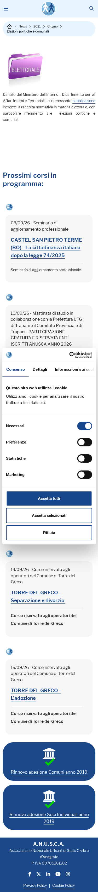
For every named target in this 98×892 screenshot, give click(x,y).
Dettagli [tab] (40, 369)
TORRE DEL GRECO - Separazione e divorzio (38, 596)
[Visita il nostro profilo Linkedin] (48, 874)
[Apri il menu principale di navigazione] (6, 9)
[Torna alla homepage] (9, 26)
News (23, 26)
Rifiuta (49, 532)
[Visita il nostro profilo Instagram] (68, 874)
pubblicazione (83, 100)
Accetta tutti (49, 498)
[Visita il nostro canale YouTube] (58, 874)
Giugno (52, 26)
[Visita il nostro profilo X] (38, 874)
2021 (37, 26)
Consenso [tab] (15, 369)
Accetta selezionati (49, 515)
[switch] (84, 442)
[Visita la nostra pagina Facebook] (29, 874)
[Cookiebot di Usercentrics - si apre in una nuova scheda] (70, 355)
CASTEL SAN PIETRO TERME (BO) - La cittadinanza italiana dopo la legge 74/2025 (46, 248)
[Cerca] (91, 9)
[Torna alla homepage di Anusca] (48, 9)
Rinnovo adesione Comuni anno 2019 (49, 772)
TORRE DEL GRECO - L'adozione (36, 694)
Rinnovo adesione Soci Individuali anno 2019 (49, 818)
